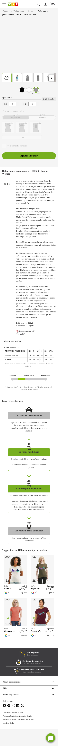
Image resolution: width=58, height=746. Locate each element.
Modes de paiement (12, 712)
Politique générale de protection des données (20, 733)
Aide (5, 705)
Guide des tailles (48, 99)
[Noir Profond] (22, 90)
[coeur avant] (8, 127)
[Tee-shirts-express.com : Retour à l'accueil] (16, 4)
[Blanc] (29, 90)
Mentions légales (9, 740)
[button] (50, 737)
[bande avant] (22, 127)
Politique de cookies (10, 737)
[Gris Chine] (36, 90)
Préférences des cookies (29, 737)
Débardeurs (20, 11)
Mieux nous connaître (13, 699)
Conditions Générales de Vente (14, 730)
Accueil (6, 11)
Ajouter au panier (29, 155)
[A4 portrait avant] (36, 127)
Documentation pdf (28, 339)
